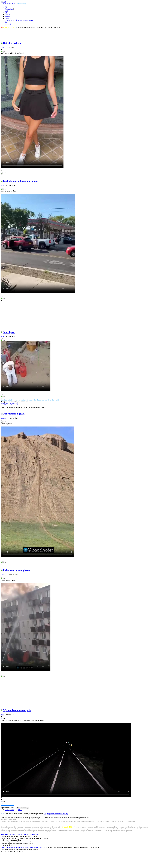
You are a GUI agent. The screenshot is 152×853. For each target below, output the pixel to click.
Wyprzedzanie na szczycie (17, 710)
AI (6, 13)
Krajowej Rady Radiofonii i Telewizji (56, 814)
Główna (7, 7)
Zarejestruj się (21, 3)
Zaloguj (12, 3)
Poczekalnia (9, 9)
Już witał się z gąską (14, 413)
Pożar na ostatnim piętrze (17, 570)
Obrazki (7, 14)
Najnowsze (8, 20)
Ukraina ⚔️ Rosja (9, 27)
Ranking (8, 24)
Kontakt (12, 834)
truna (2, 715)
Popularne (8, 18)
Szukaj (7, 3)
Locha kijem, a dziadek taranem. (20, 181)
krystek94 (4, 418)
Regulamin (4, 834)
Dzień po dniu (17, 20)
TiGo (2, 47)
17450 (12, 810)
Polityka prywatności (31, 834)
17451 (7, 810)
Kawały (7, 16)
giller (2, 185)
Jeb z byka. (9, 332)
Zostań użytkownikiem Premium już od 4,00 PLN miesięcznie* (22, 847)
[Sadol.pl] (3, 2)
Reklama (19, 834)
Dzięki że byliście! (12, 43)
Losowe (7, 22)
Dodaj (3, 3)
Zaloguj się (4, 404)
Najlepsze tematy (28, 20)
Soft (6, 11)
